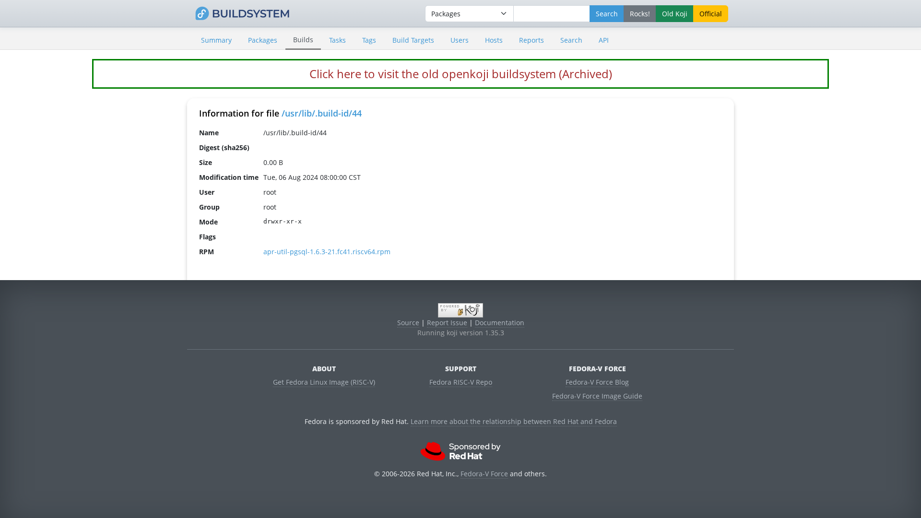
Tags (369, 40)
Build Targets (413, 40)
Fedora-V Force (484, 473)
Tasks (337, 40)
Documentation (499, 322)
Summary (216, 40)
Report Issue (447, 322)
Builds (303, 39)
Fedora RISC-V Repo (460, 382)
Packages (262, 40)
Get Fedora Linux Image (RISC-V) (324, 382)
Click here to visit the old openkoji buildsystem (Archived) (460, 74)
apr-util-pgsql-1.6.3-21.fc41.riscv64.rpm (326, 251)
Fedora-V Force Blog (597, 382)
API (604, 40)
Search (571, 40)
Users (459, 40)
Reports (531, 40)
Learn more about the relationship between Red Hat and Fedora (514, 421)
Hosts (494, 40)
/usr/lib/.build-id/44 (322, 113)
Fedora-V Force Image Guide (597, 395)
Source (408, 322)
